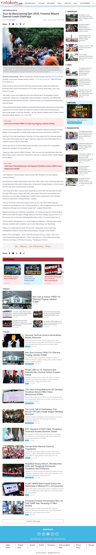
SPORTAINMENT (85, 3)
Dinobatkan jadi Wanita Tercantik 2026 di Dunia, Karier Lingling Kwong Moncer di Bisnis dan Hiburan (86, 134)
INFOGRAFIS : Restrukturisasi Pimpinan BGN (29, 278)
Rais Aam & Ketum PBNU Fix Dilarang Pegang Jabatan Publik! (29, 124)
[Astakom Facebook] (39, 534)
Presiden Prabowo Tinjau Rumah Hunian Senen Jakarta (86, 47)
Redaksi (32, 545)
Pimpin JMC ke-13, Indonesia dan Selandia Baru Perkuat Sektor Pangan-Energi (43, 372)
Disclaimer (51, 545)
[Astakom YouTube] (48, 534)
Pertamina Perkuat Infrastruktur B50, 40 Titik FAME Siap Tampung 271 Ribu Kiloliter (44, 503)
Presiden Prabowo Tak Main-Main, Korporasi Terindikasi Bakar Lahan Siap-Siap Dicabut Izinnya (86, 93)
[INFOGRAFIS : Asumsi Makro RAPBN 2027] (12, 274)
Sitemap (91, 545)
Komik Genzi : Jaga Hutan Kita (77, 120)
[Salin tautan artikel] (24, 24)
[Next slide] (63, 272)
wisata (60, 214)
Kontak (41, 545)
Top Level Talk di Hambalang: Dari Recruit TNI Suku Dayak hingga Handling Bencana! (52, 313)
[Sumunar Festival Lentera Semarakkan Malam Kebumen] (13, 347)
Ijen (49, 79)
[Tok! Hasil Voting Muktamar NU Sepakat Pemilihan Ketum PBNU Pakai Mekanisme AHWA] (7, 317)
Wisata (48, 246)
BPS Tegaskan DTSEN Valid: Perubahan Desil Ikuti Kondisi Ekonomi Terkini (43, 430)
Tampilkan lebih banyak (33, 521)
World (27, 383)
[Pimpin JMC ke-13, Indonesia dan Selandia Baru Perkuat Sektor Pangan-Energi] (13, 383)
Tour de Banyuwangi (40, 79)
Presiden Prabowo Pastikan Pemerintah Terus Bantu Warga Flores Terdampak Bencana (85, 82)
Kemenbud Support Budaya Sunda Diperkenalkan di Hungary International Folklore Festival (85, 28)
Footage (28, 346)
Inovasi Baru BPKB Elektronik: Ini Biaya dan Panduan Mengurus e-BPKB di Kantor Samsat (53, 323)
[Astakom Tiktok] (52, 534)
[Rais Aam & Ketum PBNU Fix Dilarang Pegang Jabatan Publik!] (17, 300)
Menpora (55, 77)
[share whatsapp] (13, 24)
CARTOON (67, 3)
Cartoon (71, 103)
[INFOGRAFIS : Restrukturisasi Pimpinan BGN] (32, 274)
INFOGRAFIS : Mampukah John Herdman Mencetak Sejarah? (53, 278)
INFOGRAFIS (51, 3)
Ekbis (27, 440)
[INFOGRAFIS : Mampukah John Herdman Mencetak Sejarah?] (53, 274)
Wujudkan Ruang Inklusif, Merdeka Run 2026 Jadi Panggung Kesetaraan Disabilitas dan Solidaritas (43, 466)
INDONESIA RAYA (30, 3)
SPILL (75, 3)
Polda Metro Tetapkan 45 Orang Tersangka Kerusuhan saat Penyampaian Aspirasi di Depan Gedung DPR (86, 157)
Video (69, 65)
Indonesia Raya (29, 364)
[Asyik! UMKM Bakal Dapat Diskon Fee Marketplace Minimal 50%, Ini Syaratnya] (13, 495)
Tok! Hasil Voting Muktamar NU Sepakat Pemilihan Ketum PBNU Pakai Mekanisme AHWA (22, 313)
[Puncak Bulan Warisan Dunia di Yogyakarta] (13, 458)
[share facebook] (9, 24)
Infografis (9, 259)
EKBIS (60, 3)
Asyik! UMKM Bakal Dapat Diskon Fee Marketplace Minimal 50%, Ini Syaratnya (44, 484)
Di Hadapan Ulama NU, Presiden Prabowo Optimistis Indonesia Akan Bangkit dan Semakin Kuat (85, 71)
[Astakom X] (57, 534)
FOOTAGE (41, 3)
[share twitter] (16, 24)
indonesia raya (10, 10)
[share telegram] (20, 24)
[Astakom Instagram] (43, 534)
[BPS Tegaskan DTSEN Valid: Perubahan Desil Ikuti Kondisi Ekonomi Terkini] (13, 441)
